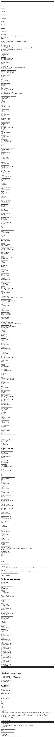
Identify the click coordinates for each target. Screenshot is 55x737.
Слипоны (3, 102)
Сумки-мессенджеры (6, 119)
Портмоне (3, 115)
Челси (2, 74)
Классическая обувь (6, 94)
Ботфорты (3, 70)
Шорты (2, 110)
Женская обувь (4, 123)
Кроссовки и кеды (5, 62)
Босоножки (4, 67)
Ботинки (3, 59)
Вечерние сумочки (5, 83)
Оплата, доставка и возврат (8, 729)
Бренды (3, 727)
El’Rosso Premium (5, 122)
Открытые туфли (5, 66)
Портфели (3, 117)
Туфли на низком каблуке (7, 72)
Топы (2, 79)
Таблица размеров (5, 671)
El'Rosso (3, 702)
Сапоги (12, 70)
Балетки (3, 55)
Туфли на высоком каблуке (8, 71)
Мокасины (3, 64)
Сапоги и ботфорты (6, 68)
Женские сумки (5, 158)
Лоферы (3, 63)
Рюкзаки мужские (5, 118)
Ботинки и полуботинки (7, 58)
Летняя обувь (4, 98)
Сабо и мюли (10, 67)
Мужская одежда (5, 187)
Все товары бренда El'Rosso (8, 718)
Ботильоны (3, 57)
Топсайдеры (4, 104)
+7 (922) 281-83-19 (5, 550)
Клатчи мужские (5, 114)
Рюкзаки (3, 85)
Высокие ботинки (10, 93)
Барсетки (3, 113)
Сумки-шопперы (5, 88)
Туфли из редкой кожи (10, 96)
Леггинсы (3, 76)
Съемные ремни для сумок (7, 89)
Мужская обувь (5, 167)
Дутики (8, 70)
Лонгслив (3, 77)
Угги (15, 70)
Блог (2, 730)
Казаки (2, 61)
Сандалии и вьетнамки (19, 67)
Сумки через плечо (5, 87)
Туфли (2, 96)
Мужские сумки (5, 192)
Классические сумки (6, 84)
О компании (4, 726)
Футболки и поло (5, 80)
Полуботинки (8, 59)
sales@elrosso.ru (5, 37)
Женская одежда (5, 152)
